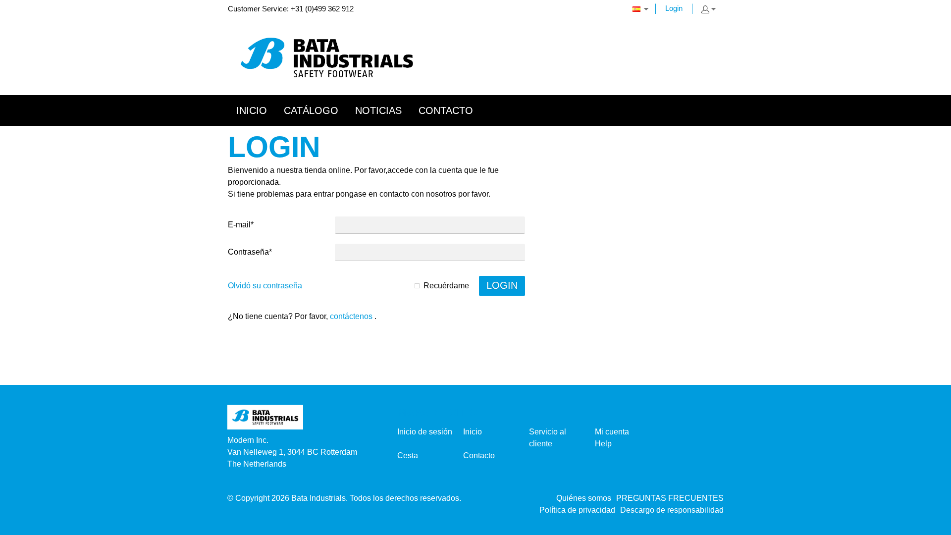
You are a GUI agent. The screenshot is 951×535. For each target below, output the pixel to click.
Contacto (479, 455)
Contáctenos (351, 316)
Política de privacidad (577, 510)
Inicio (472, 432)
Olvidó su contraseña (265, 285)
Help (603, 443)
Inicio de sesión (424, 432)
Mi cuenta (612, 432)
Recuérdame (446, 285)
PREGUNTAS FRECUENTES (670, 498)
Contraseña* (250, 252)
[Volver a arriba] (930, 524)
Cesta (407, 455)
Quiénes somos (583, 498)
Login (674, 8)
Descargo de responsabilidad (672, 510)
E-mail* (241, 224)
